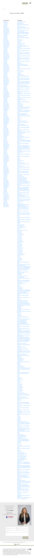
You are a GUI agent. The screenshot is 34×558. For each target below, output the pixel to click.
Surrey (18, 433)
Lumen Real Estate (20, 277)
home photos (19, 237)
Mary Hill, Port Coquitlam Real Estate (23, 291)
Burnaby (18, 67)
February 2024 (6, 53)
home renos (19, 238)
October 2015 (5, 159)
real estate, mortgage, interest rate (23, 361)
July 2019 (5, 111)
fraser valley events (20, 176)
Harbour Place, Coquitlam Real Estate (23, 213)
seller (18, 374)
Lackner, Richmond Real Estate (22, 269)
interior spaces (19, 260)
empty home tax (20, 152)
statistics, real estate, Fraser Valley (23, 422)
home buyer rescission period (22, 230)
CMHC (18, 112)
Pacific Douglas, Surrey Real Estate (23, 337)
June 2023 (5, 61)
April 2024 (5, 51)
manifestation (19, 282)
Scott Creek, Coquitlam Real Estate (23, 372)
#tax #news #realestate (21, 21)
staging (18, 418)
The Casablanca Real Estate (22, 438)
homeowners (19, 249)
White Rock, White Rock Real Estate (23, 485)
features (18, 158)
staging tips (19, 419)
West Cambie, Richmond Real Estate (23, 465)
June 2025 (5, 36)
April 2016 (5, 153)
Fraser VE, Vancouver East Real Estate (23, 182)
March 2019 (5, 115)
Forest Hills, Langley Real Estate (22, 171)
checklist (18, 100)
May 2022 (5, 75)
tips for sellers (19, 445)
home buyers (19, 231)
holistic (18, 223)
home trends (19, 244)
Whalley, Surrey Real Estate (22, 476)
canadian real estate (20, 75)
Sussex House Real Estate (21, 436)
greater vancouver (20, 203)
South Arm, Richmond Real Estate (23, 402)
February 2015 (5, 168)
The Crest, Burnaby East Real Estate (23, 439)
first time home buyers (21, 162)
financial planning (20, 160)
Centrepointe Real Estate (21, 99)
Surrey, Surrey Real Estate (21, 435)
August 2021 (5, 84)
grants (18, 202)
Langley (18, 270)
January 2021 (5, 92)
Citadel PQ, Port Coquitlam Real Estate (24, 107)
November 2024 (6, 44)
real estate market (20, 359)
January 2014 (5, 182)
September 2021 (6, 83)
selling (18, 376)
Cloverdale (19, 109)
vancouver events (20, 454)
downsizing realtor (20, 136)
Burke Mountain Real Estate (22, 64)
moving (18, 313)
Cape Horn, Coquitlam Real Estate (23, 78)
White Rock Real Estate (21, 480)
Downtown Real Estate (21, 139)
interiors (18, 261)
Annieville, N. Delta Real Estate (22, 35)
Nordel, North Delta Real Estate (22, 323)
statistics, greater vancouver (22, 421)
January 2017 (5, 143)
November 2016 (6, 145)
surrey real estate (20, 434)
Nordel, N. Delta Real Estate (22, 322)
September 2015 (6, 160)
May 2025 (5, 37)
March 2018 (5, 128)
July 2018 (5, 124)
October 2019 (5, 108)
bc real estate (19, 44)
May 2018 (5, 126)
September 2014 (6, 173)
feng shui (18, 159)
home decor (19, 232)
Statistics (18, 420)
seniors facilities (20, 387)
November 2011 (6, 206)
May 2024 (5, 50)
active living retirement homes (22, 30)
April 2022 (5, 76)
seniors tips (19, 391)
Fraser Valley (19, 175)
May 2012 (5, 202)
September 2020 (6, 96)
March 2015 (5, 167)
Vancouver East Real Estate (22, 453)
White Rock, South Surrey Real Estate (23, 481)
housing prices (19, 251)
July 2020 (5, 98)
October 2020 (6, 95)
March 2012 (5, 203)
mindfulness (19, 299)
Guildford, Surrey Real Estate (22, 207)
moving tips (19, 314)
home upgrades (20, 245)
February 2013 (5, 193)
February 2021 (5, 91)
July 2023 (5, 60)
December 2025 (6, 30)
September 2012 (6, 199)
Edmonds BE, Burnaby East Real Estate (23, 151)
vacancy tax (19, 450)
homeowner (19, 246)
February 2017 (5, 142)
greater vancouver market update (23, 204)
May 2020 (5, 100)
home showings (20, 239)
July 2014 (5, 175)
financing (18, 161)
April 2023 (5, 63)
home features (19, 233)
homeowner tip (20, 247)
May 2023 (5, 62)
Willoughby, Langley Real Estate (22, 492)
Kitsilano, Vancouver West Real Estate (23, 266)
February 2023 (6, 65)
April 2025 (5, 38)
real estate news (20, 360)
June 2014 (5, 176)
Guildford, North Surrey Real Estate (23, 206)
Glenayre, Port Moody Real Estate (23, 189)
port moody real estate (21, 346)
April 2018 (5, 127)
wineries (18, 493)
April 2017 (5, 140)
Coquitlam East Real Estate (22, 121)
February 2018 (5, 129)
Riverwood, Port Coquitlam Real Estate (24, 368)
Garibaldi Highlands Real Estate (22, 188)
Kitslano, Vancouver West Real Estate (23, 267)
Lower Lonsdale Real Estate (22, 276)
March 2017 (5, 141)
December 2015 (6, 157)
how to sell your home (21, 253)
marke (18, 284)
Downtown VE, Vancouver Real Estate (23, 140)
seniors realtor (19, 389)
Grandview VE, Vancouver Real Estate (23, 199)
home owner (19, 235)
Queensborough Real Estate (22, 354)
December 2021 (6, 80)
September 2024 (6, 46)
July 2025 (5, 35)
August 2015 (5, 161)
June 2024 (5, 49)
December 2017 (6, 131)
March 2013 (5, 192)
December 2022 (6, 67)
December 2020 (6, 93)
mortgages (19, 308)
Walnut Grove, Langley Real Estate (23, 462)
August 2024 (5, 47)
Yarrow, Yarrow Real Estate (22, 498)
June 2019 (5, 112)
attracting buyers (20, 36)
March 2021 (5, 90)
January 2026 (5, 29)
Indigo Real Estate (20, 254)
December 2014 (6, 170)
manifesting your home (21, 283)
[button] (25, 3)
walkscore (19, 461)
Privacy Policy (28, 542)
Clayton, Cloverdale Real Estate (22, 108)
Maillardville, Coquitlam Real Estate (23, 280)
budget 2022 (19, 63)
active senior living (20, 31)
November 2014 (6, 171)
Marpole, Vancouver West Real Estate (23, 290)
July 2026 (5, 23)
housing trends (19, 252)
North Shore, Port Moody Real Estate (23, 330)
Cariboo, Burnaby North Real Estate (23, 81)
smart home (19, 400)
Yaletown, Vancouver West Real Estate (24, 497)
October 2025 (5, 32)
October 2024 (5, 45)
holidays (18, 222)
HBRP (18, 216)
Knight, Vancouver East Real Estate (23, 268)
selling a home (19, 377)
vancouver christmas (21, 452)
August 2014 (5, 174)
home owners (19, 236)
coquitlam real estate (21, 124)
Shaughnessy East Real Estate (22, 393)
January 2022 (5, 79)
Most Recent (5, 21)
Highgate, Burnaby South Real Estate (23, 221)
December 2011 (6, 205)
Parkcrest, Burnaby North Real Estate (23, 339)
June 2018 (5, 125)
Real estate (19, 357)
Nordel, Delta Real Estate (21, 321)
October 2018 (5, 121)
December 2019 (6, 106)
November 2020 (6, 94)
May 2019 (5, 113)
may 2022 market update (21, 292)
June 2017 (5, 138)
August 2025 (5, 34)
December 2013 (6, 183)
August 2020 (5, 97)
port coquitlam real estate (21, 343)
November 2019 (6, 107)
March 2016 (5, 154)
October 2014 (5, 172)
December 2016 (6, 144)
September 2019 (6, 109)
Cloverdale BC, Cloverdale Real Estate (23, 110)
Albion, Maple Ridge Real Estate (22, 32)
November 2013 (6, 184)
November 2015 (6, 158)
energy (18, 153)
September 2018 (6, 122)
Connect (25, 3)
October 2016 (5, 146)
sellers (18, 375)
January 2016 (5, 156)
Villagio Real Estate (20, 460)
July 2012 (5, 200)
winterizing (19, 494)
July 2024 (5, 48)
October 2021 (5, 82)
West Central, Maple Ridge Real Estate (23, 466)
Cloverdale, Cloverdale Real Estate (23, 111)
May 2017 (5, 139)
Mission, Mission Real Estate (22, 301)
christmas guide (20, 106)
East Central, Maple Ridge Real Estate (23, 146)
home (18, 229)
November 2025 (6, 31)
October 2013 (5, 185)
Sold (18, 401)
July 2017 (5, 137)
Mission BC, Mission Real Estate (22, 300)
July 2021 (5, 85)
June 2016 (5, 151)
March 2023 (5, 64)
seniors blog (19, 385)
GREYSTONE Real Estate (21, 205)
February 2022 (6, 78)
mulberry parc (19, 315)
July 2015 (5, 162)
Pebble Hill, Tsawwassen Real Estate (23, 340)
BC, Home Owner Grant (21, 45)
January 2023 (5, 66)
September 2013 (6, 186)
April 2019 (5, 114)
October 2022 (5, 69)
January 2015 (5, 169)
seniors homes (19, 388)
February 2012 (5, 204)
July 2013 (5, 188)
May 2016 (5, 152)
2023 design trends (20, 23)
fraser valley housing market (22, 177)
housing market (20, 250)
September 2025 (6, 33)
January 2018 (5, 130)
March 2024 (5, 52)
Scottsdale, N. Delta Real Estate (22, 373)
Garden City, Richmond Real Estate (23, 187)
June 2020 (5, 99)
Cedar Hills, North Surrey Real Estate (23, 82)
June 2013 (5, 189)
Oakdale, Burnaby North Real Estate (23, 331)
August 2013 (5, 187)
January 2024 (5, 54)
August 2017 (5, 136)
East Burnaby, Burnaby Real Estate (23, 145)
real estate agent (20, 358)
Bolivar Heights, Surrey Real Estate (23, 52)
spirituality (19, 417)
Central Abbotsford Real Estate (22, 85)
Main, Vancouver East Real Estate (23, 281)
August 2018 (5, 123)
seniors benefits (20, 384)
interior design (19, 259)
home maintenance (20, 234)
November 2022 (6, 68)
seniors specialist (20, 390)
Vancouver (19, 451)
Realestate (19, 362)
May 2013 (5, 190)
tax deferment (19, 437)
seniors (18, 383)
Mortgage (19, 307)
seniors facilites (20, 386)
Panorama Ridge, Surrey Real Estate (23, 338)
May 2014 (5, 177)
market (18, 285)
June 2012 (5, 201)
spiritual (18, 416)
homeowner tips (20, 248)
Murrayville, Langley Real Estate (22, 316)
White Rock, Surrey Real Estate (22, 484)
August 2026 (5, 22)
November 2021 (6, 81)
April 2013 (5, 191)
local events (19, 275)
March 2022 (5, 77)
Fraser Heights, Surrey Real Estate (23, 174)
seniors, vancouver (20, 392)
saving (18, 371)
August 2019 (5, 110)
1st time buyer (19, 22)
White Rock (19, 479)
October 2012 (5, 198)
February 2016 (5, 155)
